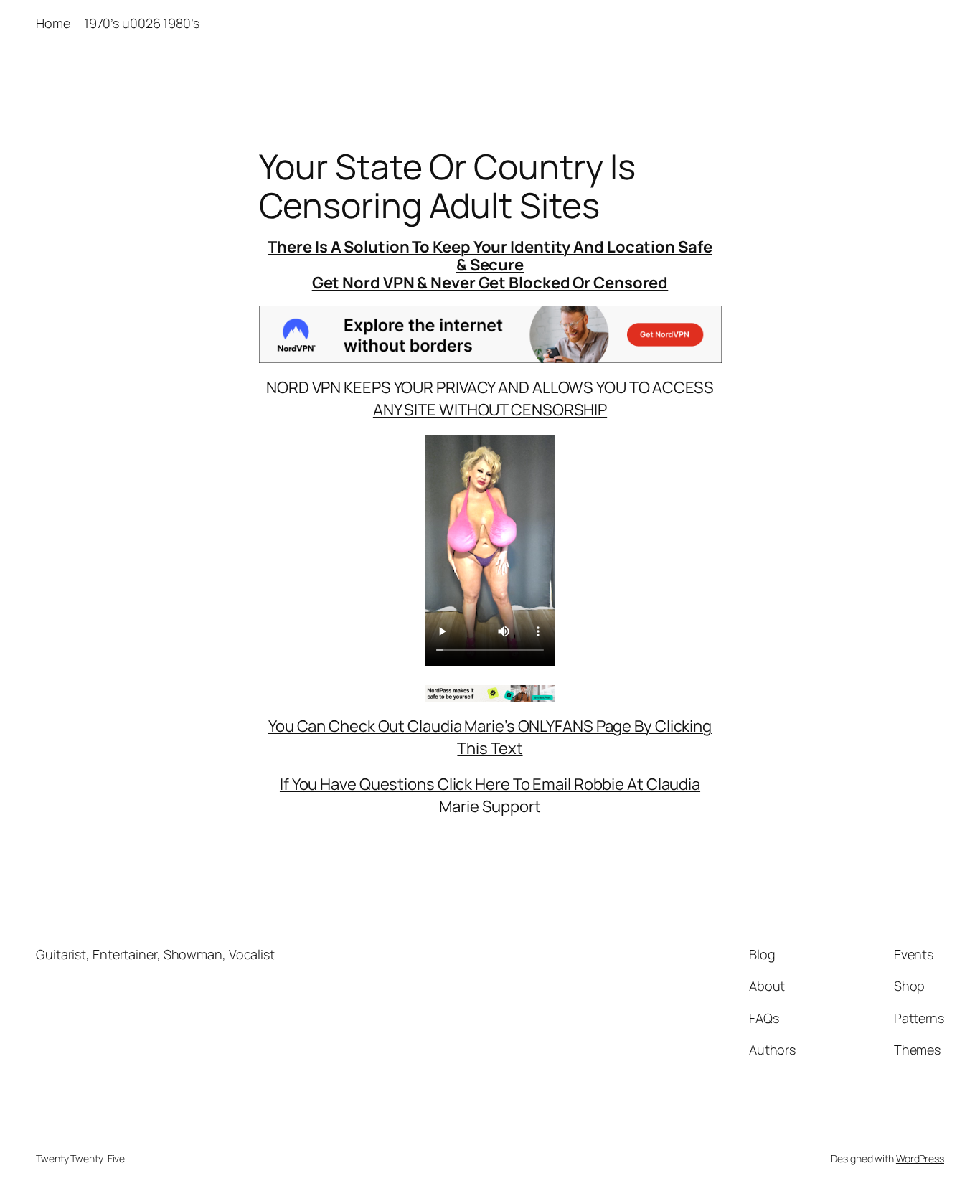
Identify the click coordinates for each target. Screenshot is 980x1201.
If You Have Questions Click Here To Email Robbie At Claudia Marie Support (490, 795)
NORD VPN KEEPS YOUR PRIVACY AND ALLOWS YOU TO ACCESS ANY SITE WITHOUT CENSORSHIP (490, 398)
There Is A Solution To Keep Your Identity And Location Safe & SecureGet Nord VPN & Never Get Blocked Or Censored (490, 264)
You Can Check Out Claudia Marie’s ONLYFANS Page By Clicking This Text (490, 737)
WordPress (920, 1158)
